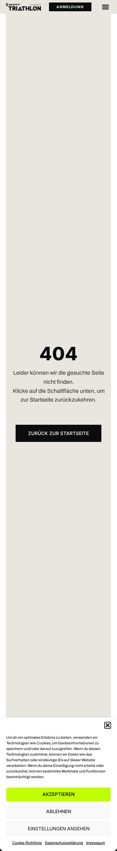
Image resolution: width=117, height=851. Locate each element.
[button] (108, 725)
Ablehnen (58, 811)
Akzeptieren (58, 794)
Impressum (95, 843)
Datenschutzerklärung (64, 843)
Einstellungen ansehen (59, 829)
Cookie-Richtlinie (27, 843)
